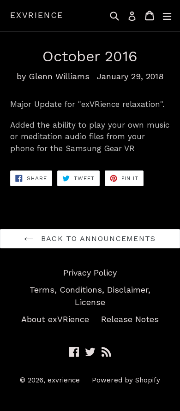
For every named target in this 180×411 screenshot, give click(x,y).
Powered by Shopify (126, 380)
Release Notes (130, 319)
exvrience (36, 15)
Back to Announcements (97, 238)
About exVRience (55, 319)
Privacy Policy (90, 272)
